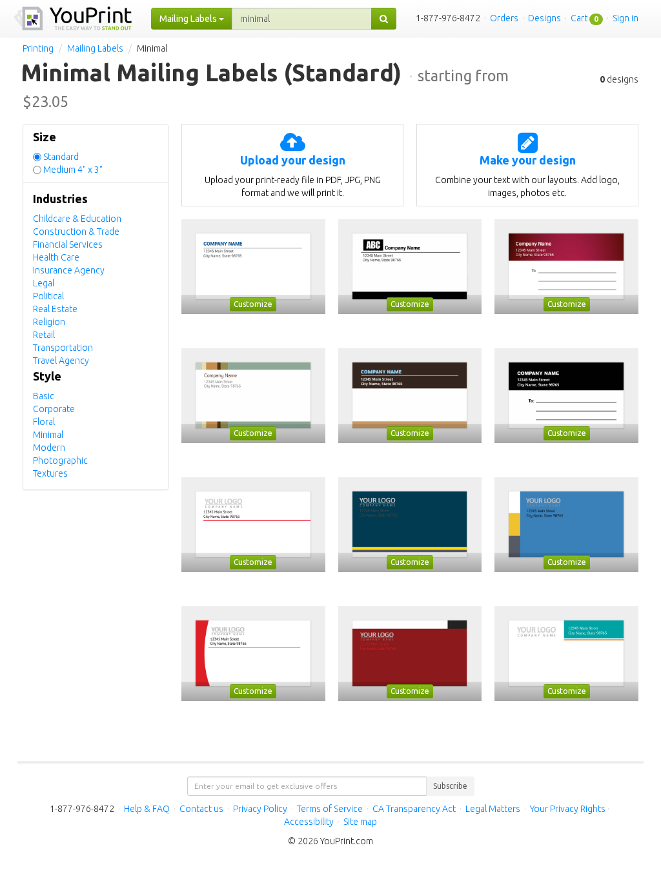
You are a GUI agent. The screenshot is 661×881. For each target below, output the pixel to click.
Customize (253, 304)
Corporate (54, 409)
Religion (49, 322)
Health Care (56, 257)
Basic (43, 396)
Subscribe (450, 786)
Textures (50, 473)
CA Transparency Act (414, 809)
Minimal (48, 435)
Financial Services (68, 244)
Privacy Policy (260, 809)
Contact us (201, 809)
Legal (43, 283)
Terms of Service (330, 809)
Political (48, 296)
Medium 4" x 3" (73, 169)
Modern (49, 447)
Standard (61, 157)
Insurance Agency (69, 270)
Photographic (60, 460)
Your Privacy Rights (567, 809)
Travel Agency (61, 360)
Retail (44, 335)
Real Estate (55, 309)
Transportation (63, 347)
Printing (38, 48)
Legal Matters (492, 809)
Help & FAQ (147, 809)
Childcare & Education (77, 218)
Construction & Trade (76, 231)
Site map (360, 822)
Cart (579, 18)
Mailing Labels (95, 48)
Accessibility (309, 822)
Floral (44, 422)
